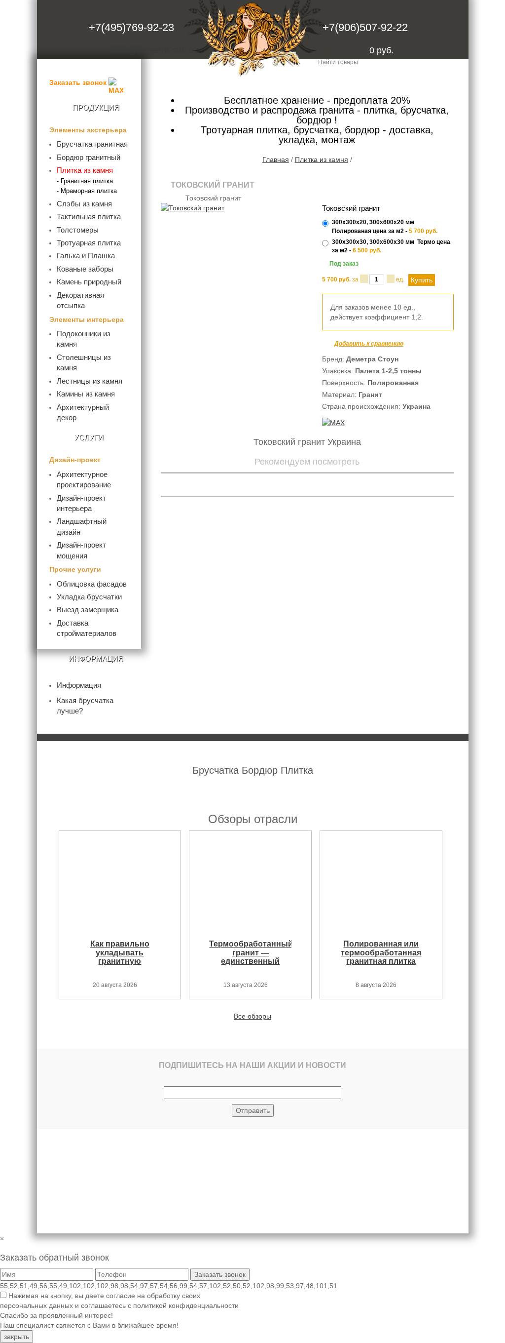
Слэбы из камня (84, 203)
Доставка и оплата (427, 80)
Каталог (175, 80)
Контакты (355, 80)
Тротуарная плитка (89, 242)
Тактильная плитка (89, 216)
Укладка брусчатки (89, 596)
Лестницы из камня (89, 381)
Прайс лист (297, 80)
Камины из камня (86, 394)
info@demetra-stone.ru (158, 50)
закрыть (16, 1337)
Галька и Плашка (86, 255)
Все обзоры (252, 1016)
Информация (79, 685)
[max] (333, 422)
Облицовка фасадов (92, 584)
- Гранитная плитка (85, 181)
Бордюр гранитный (88, 157)
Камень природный (89, 281)
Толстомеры (78, 230)
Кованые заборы (85, 269)
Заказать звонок (78, 82)
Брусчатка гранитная (92, 144)
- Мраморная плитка (87, 191)
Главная (275, 159)
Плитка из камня (85, 170)
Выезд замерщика (87, 609)
